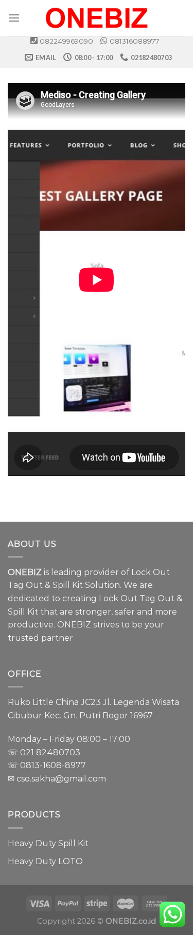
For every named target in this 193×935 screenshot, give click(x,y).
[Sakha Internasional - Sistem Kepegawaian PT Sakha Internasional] (96, 18)
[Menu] (14, 17)
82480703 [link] (58, 752)
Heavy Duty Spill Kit (48, 843)
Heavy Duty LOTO (45, 861)
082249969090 (66, 41)
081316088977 (135, 41)
